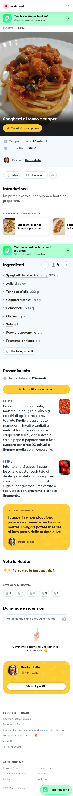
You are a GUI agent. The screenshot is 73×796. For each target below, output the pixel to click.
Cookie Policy (46, 767)
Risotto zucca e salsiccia (17, 718)
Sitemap (42, 773)
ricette (8, 28)
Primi (21, 28)
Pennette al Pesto (13, 724)
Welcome (43, 779)
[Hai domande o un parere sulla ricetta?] (33, 619)
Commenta (37, 175)
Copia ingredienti (22, 351)
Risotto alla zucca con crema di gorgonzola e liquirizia (34, 729)
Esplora (7, 779)
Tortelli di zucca (12, 746)
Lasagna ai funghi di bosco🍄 (20, 735)
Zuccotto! (8, 741)
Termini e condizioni (14, 773)
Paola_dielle (33, 160)
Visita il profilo (36, 686)
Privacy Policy (11, 767)
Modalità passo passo (25, 128)
